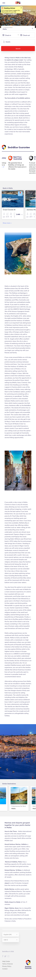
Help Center (6, 961)
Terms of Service (7, 964)
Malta (18, 807)
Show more (7, 223)
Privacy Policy (6, 966)
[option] (18, 165)
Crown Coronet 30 (9, 210)
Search (18, 49)
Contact (4, 969)
